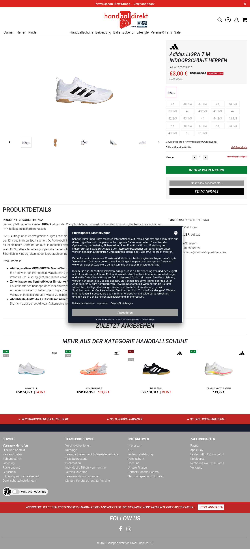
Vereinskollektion (76, 472)
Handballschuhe (81, 32)
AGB (130, 450)
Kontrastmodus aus (33, 491)
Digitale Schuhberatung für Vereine (87, 480)
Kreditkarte (197, 458)
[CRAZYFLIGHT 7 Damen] (219, 371)
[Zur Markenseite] (174, 47)
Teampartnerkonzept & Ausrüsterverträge (91, 454)
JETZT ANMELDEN (211, 507)
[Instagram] (128, 529)
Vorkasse (196, 467)
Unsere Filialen (137, 467)
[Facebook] (120, 529)
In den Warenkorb (206, 170)
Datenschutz (136, 458)
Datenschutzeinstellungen (19, 480)
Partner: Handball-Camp (143, 472)
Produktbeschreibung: (23, 220)
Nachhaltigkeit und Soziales (146, 476)
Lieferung (9, 463)
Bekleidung (103, 32)
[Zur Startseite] (125, 19)
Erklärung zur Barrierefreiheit (21, 476)
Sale (177, 32)
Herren (21, 32)
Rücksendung (11, 467)
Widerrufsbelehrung (140, 454)
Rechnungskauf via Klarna (207, 463)
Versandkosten (12, 454)
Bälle (116, 32)
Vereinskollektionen (77, 445)
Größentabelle (239, 147)
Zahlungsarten (12, 458)
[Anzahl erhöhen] (205, 157)
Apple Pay (196, 450)
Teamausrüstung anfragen (82, 476)
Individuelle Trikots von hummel (85, 467)
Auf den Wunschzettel (208, 183)
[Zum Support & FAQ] (228, 19)
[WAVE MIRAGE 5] (94, 371)
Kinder (33, 32)
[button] (220, 20)
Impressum (135, 445)
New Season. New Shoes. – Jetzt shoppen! (125, 3)
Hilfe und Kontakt (14, 450)
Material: (177, 220)
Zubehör (128, 32)
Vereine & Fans (161, 32)
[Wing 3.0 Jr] (31, 371)
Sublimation (73, 463)
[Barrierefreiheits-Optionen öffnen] (7, 491)
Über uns (133, 463)
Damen (9, 32)
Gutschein (9, 472)
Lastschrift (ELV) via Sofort (207, 454)
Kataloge (71, 450)
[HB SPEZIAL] (156, 371)
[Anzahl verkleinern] (194, 157)
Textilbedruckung (76, 458)
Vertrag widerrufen (15, 445)
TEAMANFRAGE (206, 191)
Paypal (194, 445)
